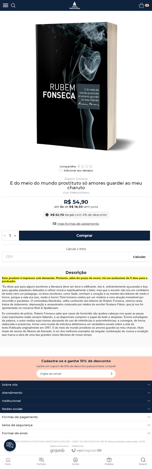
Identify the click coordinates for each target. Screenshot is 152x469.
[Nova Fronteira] (75, 5)
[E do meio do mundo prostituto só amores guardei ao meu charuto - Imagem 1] (76, 87)
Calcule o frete (76, 249)
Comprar (84, 235)
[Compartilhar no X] (86, 166)
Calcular (139, 257)
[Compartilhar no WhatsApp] (82, 166)
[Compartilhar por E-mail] (90, 166)
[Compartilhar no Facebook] (78, 166)
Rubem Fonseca (76, 179)
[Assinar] (112, 374)
